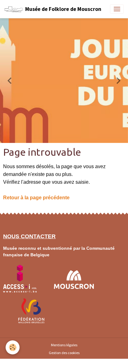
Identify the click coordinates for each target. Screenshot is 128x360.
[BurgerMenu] (117, 9)
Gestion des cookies (64, 352)
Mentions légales (64, 345)
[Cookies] (13, 347)
